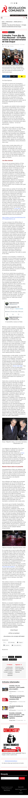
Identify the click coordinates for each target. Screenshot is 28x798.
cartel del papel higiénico (8, 566)
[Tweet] (14, 76)
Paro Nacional (12, 659)
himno (22, 453)
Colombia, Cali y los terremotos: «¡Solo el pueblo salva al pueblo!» (16, 687)
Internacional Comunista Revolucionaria (12, 44)
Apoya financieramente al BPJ (21, 790)
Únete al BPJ (21, 787)
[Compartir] (6, 76)
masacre (5, 659)
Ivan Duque (18, 657)
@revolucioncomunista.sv (11, 761)
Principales (11, 32)
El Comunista (13, 691)
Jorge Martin (12, 720)
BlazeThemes (7, 790)
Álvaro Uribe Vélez (18, 366)
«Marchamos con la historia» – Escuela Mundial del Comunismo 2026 (17, 697)
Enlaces (21, 792)
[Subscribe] (22, 76)
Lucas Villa (17, 208)
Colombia (5, 32)
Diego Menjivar (13, 701)
